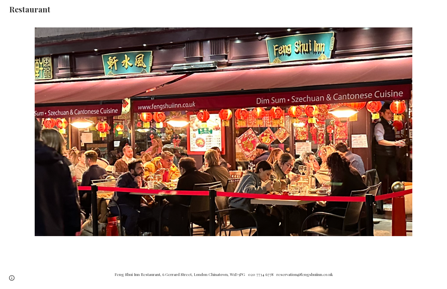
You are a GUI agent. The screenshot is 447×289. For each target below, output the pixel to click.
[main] (223, 274)
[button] (11, 277)
